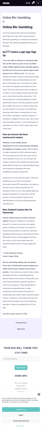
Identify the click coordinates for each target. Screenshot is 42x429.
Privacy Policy (20, 426)
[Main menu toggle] (38, 3)
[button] (39, 394)
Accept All (21, 409)
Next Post (21, 329)
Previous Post (21, 323)
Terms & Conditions (21, 383)
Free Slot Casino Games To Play (15, 314)
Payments (21, 392)
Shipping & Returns (21, 389)
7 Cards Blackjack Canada (13, 253)
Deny (21, 415)
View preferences (21, 421)
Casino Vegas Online (10, 256)
